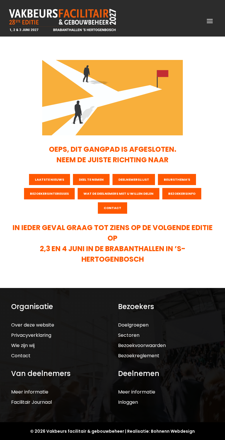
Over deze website (32, 325)
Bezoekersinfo (181, 193)
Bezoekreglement (138, 355)
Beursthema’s (177, 179)
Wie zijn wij (23, 345)
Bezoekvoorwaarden (142, 345)
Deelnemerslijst (133, 179)
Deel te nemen (91, 179)
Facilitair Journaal (31, 402)
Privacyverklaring (31, 335)
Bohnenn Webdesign (173, 431)
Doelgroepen (133, 325)
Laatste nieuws (49, 179)
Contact (112, 208)
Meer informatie (29, 392)
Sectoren (128, 335)
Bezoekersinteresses (49, 193)
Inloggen (128, 402)
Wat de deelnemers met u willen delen (118, 193)
